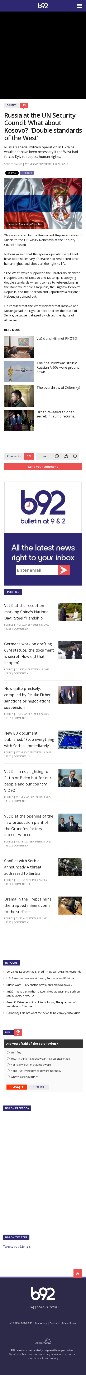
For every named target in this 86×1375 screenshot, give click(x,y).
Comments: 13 (22, 884)
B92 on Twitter (16, 1237)
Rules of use (69, 1323)
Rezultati (38, 1087)
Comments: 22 (22, 756)
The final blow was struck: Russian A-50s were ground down (58, 367)
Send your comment (43, 467)
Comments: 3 (21, 718)
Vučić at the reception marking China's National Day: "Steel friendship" (26, 612)
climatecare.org (49, 1358)
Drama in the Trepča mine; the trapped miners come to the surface (28, 905)
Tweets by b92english (17, 1246)
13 (24, 105)
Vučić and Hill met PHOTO (57, 338)
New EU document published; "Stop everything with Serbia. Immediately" (29, 739)
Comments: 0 (21, 628)
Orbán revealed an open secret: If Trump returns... (56, 414)
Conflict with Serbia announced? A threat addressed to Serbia (23, 867)
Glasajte (16, 1087)
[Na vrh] (77, 1273)
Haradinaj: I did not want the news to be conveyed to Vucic (43, 1013)
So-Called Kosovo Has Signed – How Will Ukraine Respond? (43, 971)
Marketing (41, 1323)
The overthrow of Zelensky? (59, 387)
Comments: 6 (21, 673)
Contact (54, 1323)
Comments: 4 (21, 801)
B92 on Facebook (17, 1108)
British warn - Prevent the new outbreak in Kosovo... (39, 985)
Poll (8, 1032)
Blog (31, 1307)
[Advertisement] (43, 55)
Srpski (53, 1307)
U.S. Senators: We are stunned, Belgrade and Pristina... (41, 978)
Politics (11, 105)
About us (42, 1307)
